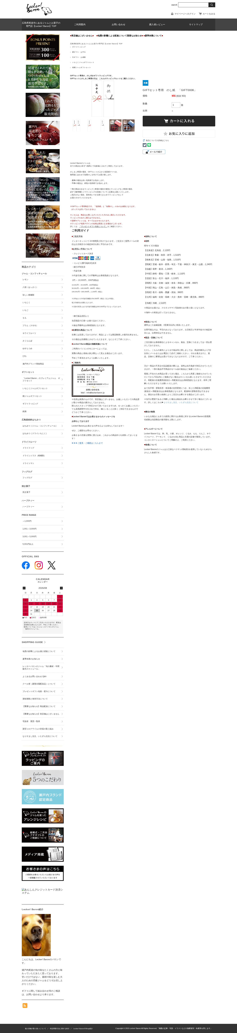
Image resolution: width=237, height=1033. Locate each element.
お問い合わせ (118, 24)
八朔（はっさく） (30, 287)
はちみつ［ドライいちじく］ (35, 433)
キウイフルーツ (29, 333)
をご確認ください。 (101, 226)
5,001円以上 (28, 544)
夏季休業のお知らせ (31, 659)
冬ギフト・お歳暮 (79, 57)
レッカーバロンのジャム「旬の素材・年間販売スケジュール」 (41, 667)
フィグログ (27, 478)
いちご (25, 310)
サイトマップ (196, 24)
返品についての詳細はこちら (157, 140)
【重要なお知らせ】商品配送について (39, 706)
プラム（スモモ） (30, 325)
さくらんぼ (27, 341)
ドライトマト (28, 463)
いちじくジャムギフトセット (83, 62)
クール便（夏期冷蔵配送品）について (39, 684)
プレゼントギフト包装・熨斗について (39, 691)
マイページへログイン (185, 14)
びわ (24, 356)
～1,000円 (27, 521)
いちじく (26, 302)
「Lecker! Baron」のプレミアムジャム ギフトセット (41, 379)
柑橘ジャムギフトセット (81, 67)
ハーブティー (28, 506)
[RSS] (25, 1006)
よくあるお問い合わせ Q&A (34, 676)
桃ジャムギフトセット (32, 396)
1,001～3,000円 (29, 529)
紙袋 (24, 411)
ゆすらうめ (27, 348)
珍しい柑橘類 (28, 295)
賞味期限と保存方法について (35, 699)
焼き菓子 (26, 492)
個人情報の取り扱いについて (35, 1028)
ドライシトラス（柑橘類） (34, 456)
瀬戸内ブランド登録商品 (33, 364)
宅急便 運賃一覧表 (31, 721)
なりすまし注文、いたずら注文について (180, 402)
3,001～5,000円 (29, 536)
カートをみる (209, 14)
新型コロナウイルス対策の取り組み (38, 729)
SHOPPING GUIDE (32, 642)
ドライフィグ (28, 448)
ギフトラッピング (79, 47)
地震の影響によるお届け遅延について (39, 651)
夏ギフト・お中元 (79, 52)
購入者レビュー (157, 24)
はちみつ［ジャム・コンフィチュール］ (40, 426)
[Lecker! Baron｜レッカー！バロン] (39, 16)
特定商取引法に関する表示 (59, 1028)
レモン (25, 279)
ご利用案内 (79, 24)
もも (24, 318)
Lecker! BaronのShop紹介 (83, 1028)
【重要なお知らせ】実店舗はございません (41, 714)
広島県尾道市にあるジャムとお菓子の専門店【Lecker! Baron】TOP (41, 24)
